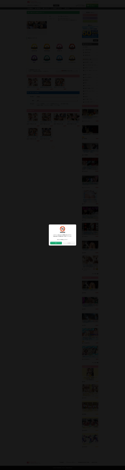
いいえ (69, 243)
